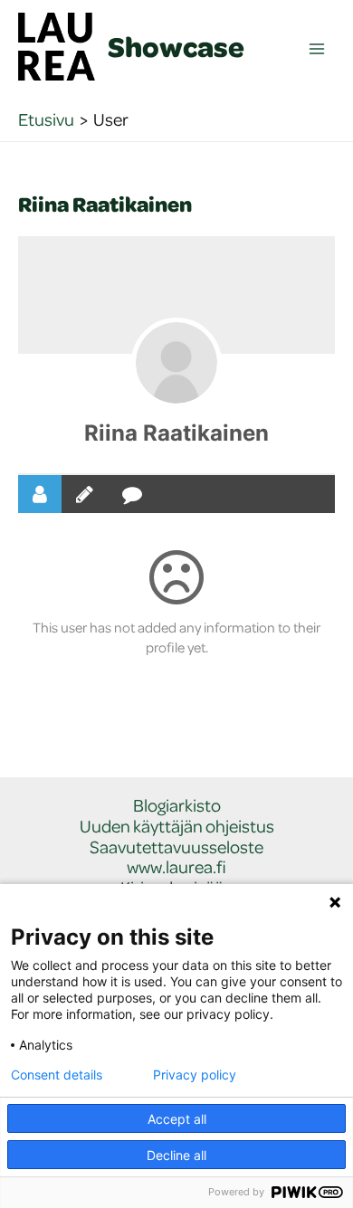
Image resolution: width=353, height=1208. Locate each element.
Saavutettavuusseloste (176, 847)
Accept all (177, 1119)
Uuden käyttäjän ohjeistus (177, 826)
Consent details (56, 1075)
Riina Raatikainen (176, 433)
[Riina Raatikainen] (176, 363)
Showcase (176, 46)
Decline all (176, 1155)
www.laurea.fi (176, 867)
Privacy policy (194, 1075)
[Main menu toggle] (317, 49)
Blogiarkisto (177, 805)
